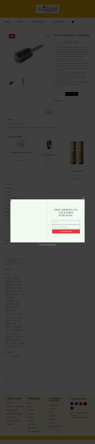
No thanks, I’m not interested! (47, 245)
